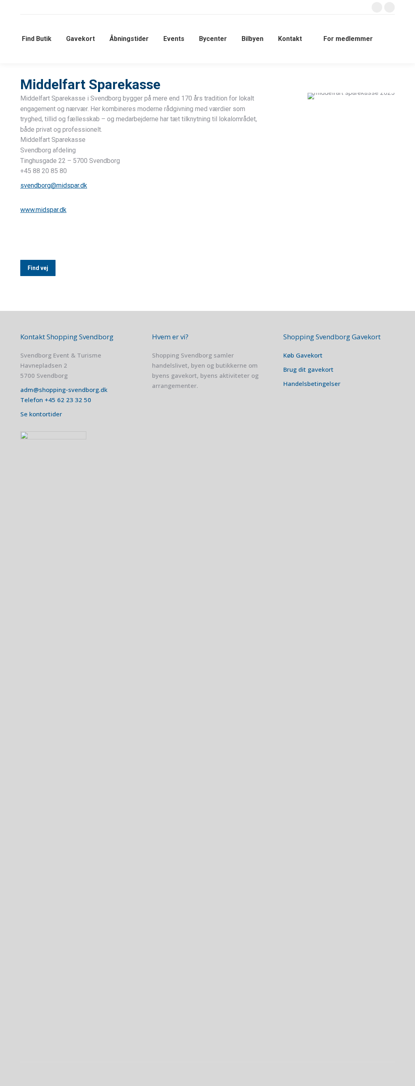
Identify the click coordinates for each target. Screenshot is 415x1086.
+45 (51, 400)
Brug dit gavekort (308, 369)
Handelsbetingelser (311, 383)
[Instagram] (49, 237)
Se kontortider (41, 414)
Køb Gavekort (303, 355)
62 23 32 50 (74, 400)
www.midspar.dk (43, 210)
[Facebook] (29, 237)
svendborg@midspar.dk (53, 185)
